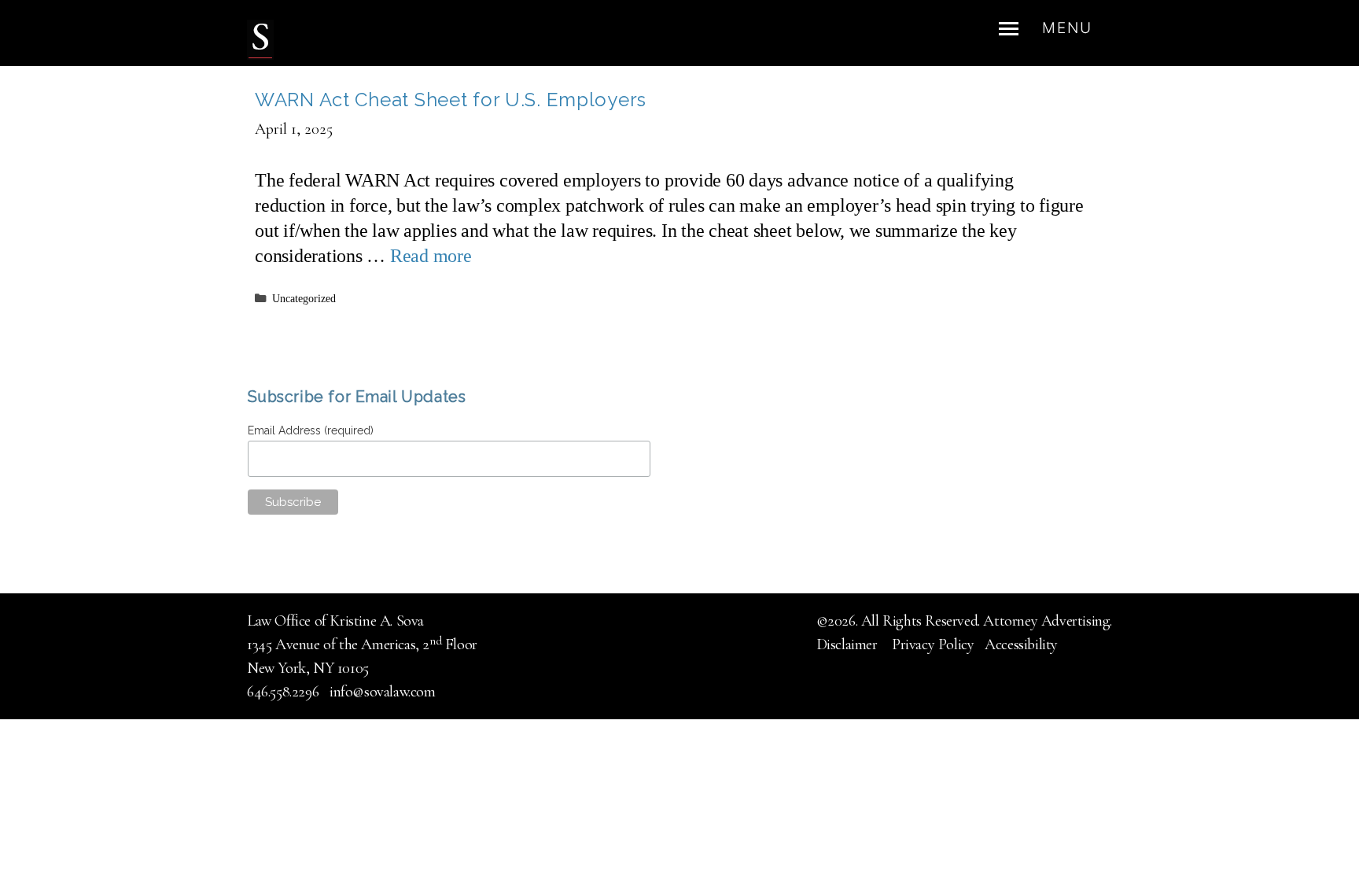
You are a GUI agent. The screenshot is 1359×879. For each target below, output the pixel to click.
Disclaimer (849, 644)
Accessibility (1021, 644)
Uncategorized (304, 298)
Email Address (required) (311, 430)
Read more (431, 256)
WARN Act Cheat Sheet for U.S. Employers (450, 99)
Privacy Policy (933, 644)
